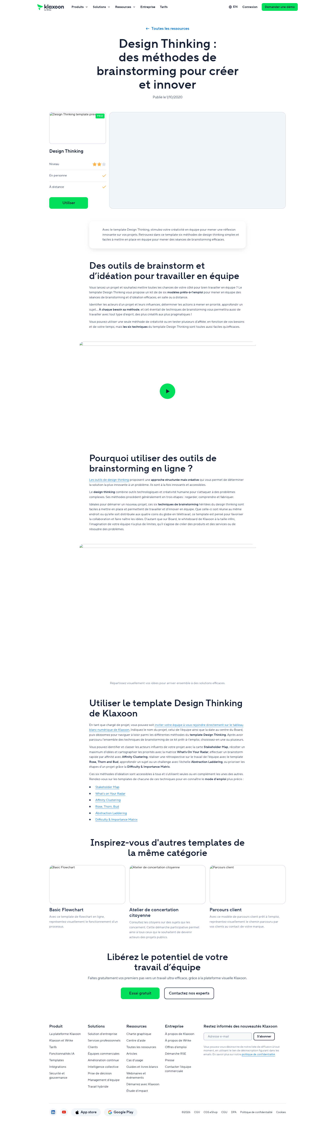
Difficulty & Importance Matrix (116, 819)
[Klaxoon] (50, 7)
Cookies (281, 1112)
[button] (167, 391)
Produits (78, 7)
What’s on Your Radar (110, 794)
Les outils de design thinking (109, 480)
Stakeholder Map (107, 787)
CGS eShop (211, 1112)
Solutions (99, 7)
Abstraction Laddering (111, 813)
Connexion (249, 7)
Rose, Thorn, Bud (107, 807)
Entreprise (147, 7)
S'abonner (264, 1036)
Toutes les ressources (170, 28)
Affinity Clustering (108, 800)
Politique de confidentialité (256, 1112)
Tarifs (164, 7)
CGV (197, 1112)
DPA (234, 1112)
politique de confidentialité (258, 1054)
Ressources (123, 7)
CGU (224, 1112)
